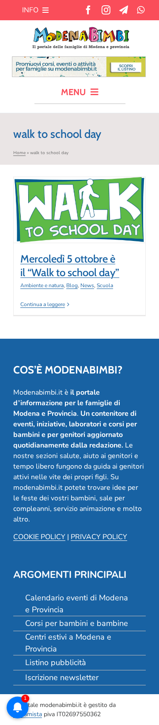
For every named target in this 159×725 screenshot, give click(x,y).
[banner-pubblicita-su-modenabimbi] (78, 60)
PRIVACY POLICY (99, 537)
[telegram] (123, 10)
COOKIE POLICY (39, 537)
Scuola (118, 230)
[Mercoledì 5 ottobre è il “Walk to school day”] (79, 210)
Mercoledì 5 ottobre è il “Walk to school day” (79, 192)
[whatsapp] (140, 10)
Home (19, 153)
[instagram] (106, 10)
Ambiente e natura (54, 230)
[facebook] (88, 10)
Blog (85, 230)
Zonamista (27, 714)
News (100, 230)
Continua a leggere (42, 304)
